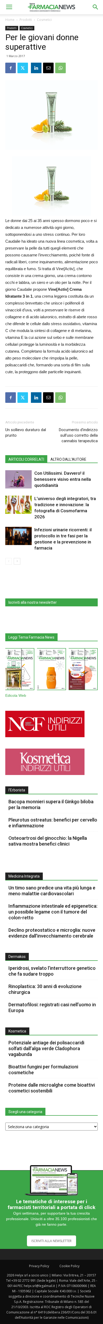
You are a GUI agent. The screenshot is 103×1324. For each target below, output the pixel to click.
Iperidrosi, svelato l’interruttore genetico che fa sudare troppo (52, 971)
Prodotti (26, 19)
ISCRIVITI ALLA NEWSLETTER (51, 1241)
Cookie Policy (69, 1266)
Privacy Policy (39, 1266)
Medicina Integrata (24, 876)
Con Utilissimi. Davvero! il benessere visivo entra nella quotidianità (62, 479)
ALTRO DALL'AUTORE (68, 459)
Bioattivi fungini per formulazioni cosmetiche (43, 1069)
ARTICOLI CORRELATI (26, 459)
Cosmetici (44, 19)
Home (10, 19)
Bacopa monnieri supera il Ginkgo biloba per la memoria (50, 804)
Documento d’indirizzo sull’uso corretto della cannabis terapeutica (78, 435)
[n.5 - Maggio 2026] (83, 670)
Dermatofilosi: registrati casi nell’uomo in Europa (52, 1007)
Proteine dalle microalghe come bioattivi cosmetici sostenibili (51, 1088)
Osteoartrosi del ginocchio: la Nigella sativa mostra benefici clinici (47, 841)
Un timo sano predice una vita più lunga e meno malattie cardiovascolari (51, 890)
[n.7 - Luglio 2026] (19, 670)
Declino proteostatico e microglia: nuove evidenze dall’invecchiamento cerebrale (51, 933)
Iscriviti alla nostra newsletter (32, 602)
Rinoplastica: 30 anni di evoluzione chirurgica (45, 989)
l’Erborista (16, 790)
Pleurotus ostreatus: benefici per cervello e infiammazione (52, 822)
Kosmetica (17, 1031)
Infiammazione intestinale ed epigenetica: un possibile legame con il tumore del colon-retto (52, 911)
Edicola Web (15, 696)
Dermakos (17, 956)
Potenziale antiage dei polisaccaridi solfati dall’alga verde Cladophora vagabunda (46, 1048)
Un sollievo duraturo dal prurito (25, 432)
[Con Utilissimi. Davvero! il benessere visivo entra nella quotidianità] (18, 479)
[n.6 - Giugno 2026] (51, 670)
